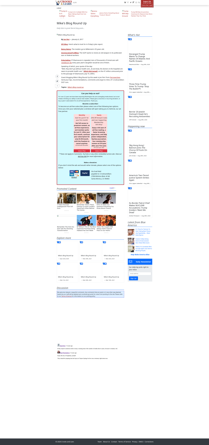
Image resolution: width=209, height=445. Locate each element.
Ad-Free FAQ (82, 156)
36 (129, 188)
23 (129, 160)
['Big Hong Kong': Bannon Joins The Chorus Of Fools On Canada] (140, 136)
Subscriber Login (147, 5)
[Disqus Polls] (90, 320)
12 (104, 263)
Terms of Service (66, 296)
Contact (114, 442)
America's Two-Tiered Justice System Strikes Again (139, 177)
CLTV (75, 3)
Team (100, 442)
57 (129, 97)
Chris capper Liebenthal (135, 92)
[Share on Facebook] (57, 76)
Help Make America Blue (140, 254)
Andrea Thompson (134, 216)
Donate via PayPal (85, 173)
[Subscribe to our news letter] (136, 2)
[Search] (139, 2)
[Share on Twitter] (57, 81)
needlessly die (66, 63)
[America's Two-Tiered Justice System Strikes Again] (140, 166)
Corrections (149, 442)
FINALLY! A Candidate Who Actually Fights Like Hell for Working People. (144, 248)
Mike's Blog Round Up (72, 23)
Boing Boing (66, 49)
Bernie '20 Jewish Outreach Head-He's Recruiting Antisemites (139, 114)
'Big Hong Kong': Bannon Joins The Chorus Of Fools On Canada (138, 149)
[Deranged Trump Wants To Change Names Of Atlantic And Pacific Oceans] (140, 45)
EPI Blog (64, 44)
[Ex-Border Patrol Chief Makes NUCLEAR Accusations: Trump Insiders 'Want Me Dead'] (140, 194)
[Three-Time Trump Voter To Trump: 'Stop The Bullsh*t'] (140, 75)
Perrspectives (115, 77)
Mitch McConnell (90, 71)
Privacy (134, 442)
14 (58, 242)
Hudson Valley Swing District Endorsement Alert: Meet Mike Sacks (142, 241)
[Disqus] (90, 363)
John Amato (132, 156)
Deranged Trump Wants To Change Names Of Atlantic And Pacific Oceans (139, 57)
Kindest (74, 177)
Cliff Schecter (132, 120)
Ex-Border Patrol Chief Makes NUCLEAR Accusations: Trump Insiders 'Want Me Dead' (139, 208)
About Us (106, 442)
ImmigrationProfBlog (70, 53)
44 (129, 39)
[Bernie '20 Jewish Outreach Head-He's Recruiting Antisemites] (140, 102)
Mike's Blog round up (76, 87)
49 (129, 69)
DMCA (141, 442)
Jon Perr (66, 39)
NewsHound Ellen (134, 64)
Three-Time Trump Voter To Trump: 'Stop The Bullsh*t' (139, 86)
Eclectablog (66, 60)
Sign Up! (133, 278)
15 (129, 130)
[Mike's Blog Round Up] (67, 247)
